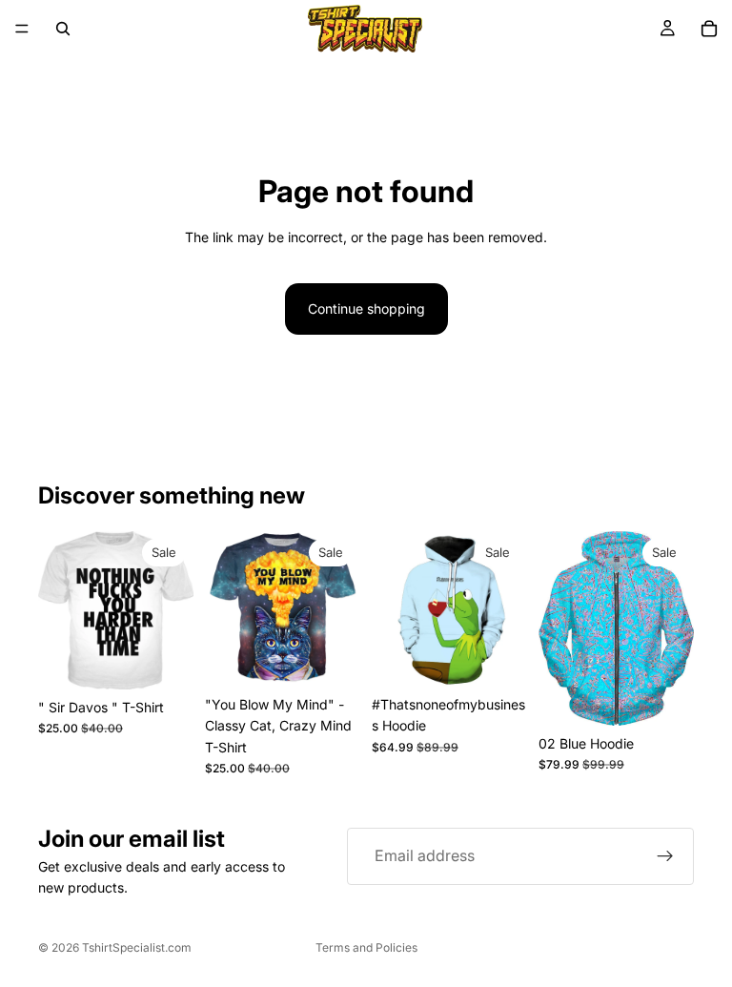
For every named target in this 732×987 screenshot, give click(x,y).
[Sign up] (665, 856)
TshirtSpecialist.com (137, 947)
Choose (180, 659)
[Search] (63, 29)
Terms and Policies (366, 947)
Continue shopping (366, 308)
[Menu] (22, 29)
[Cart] (709, 29)
